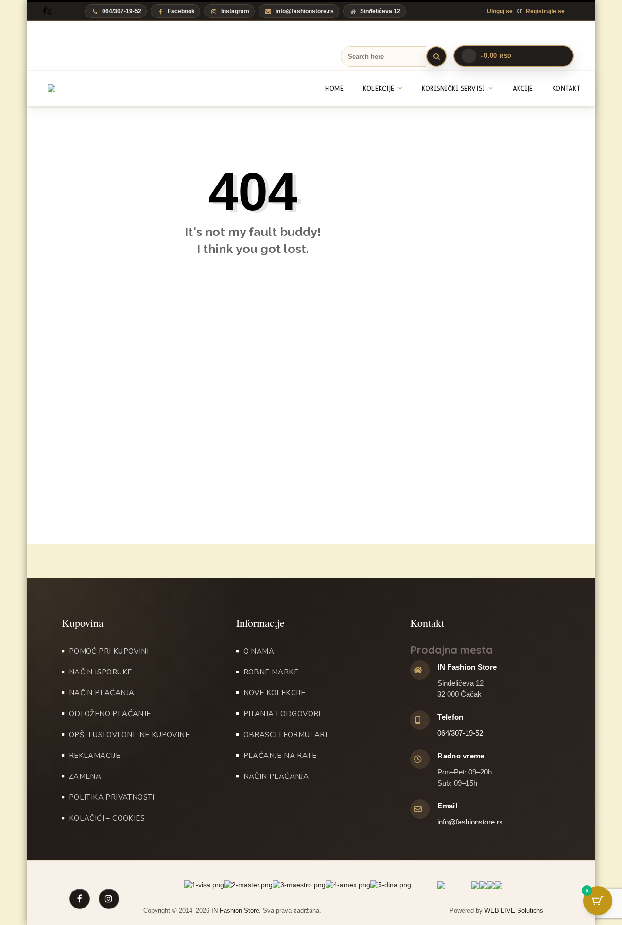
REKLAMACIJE (94, 755)
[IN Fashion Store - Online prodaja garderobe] (94, 88)
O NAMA (258, 651)
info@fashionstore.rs (305, 11)
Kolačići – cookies (107, 818)
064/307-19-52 (460, 733)
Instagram (235, 11)
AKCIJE (523, 88)
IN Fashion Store (235, 910)
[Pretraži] (436, 56)
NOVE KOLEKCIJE (274, 693)
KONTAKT (567, 88)
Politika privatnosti (112, 797)
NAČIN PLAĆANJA (102, 693)
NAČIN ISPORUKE (100, 672)
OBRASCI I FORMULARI (285, 735)
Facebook (181, 11)
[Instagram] (49, 11)
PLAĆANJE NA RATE (279, 755)
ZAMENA (85, 776)
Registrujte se (545, 11)
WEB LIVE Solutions (513, 910)
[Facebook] (45, 11)
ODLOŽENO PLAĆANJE (110, 714)
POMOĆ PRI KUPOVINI (109, 651)
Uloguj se (500, 11)
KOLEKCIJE (379, 88)
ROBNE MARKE (270, 672)
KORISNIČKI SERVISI (453, 88)
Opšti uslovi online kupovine (129, 735)
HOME (334, 88)
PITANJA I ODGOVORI (282, 714)
